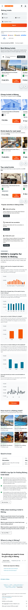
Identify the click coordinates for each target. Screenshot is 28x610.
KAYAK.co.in (6, 584)
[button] (2, 6)
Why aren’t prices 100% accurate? (10, 606)
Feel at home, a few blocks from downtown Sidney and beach (11, 185)
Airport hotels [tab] (6, 560)
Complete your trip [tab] (15, 560)
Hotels (11, 584)
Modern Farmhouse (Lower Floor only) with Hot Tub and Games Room (11, 149)
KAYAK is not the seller (7, 601)
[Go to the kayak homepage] (9, 6)
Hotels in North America (18, 584)
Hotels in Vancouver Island (10, 587)
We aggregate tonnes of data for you (11, 603)
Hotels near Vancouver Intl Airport (11, 568)
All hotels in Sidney (5, 579)
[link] (6, 216)
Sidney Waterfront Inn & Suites (9, 72)
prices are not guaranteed (6, 597)
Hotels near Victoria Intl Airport (10, 570)
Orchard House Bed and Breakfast (10, 111)
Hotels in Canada (7, 585)
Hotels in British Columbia (17, 585)
